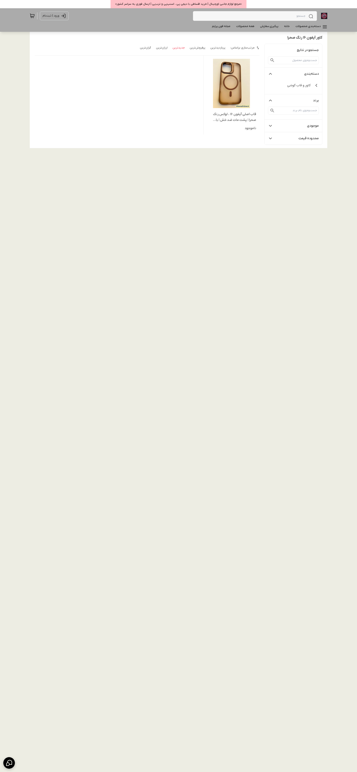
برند (316, 100)
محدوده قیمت (309, 138)
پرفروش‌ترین (197, 48)
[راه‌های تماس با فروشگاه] (9, 763)
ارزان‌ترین (162, 48)
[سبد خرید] (32, 15)
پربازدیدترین (217, 48)
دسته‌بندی (311, 74)
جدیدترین (179, 48)
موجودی (313, 126)
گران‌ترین (145, 48)
